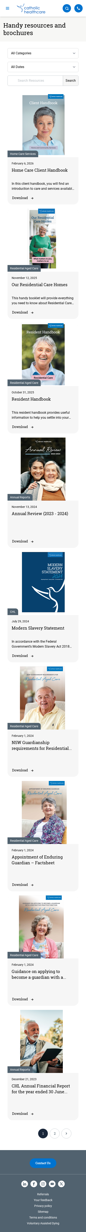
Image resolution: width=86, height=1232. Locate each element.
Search (71, 81)
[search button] (67, 8)
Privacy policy (43, 1206)
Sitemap (43, 1211)
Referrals (43, 1194)
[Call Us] (78, 8)
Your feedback (43, 1200)
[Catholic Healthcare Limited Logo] (31, 8)
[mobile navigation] (7, 8)
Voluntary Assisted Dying (43, 1223)
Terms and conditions (43, 1217)
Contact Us (43, 1163)
